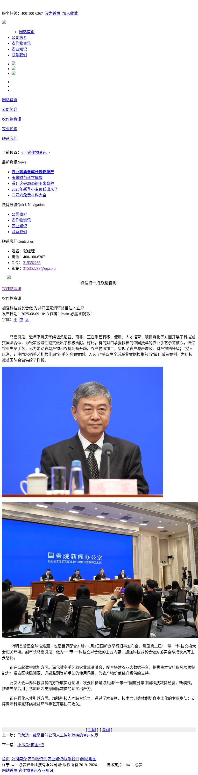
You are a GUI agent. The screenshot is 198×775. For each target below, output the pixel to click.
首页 (6, 759)
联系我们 (19, 55)
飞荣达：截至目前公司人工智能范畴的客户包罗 (58, 735)
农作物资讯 (21, 43)
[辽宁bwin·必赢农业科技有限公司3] (13, 73)
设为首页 (52, 13)
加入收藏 (70, 13)
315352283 (32, 263)
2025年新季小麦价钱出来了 (35, 189)
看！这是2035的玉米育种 (33, 183)
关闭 (106, 730)
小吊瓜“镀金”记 (30, 745)
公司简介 (19, 38)
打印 (92, 730)
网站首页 (27, 32)
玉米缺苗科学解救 (27, 178)
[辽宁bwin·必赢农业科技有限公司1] (13, 64)
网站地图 (88, 759)
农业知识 (19, 49)
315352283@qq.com (39, 268)
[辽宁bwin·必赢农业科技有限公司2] (13, 69)
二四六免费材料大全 (29, 195)
